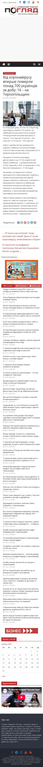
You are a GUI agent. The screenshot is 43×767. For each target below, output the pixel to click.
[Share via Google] (25, 222)
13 (20, 659)
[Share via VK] (21, 222)
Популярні (22, 286)
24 (3, 667)
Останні (9, 286)
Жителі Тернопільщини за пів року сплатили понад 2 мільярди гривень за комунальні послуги (21, 306)
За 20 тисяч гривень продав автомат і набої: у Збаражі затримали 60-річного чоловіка (20, 323)
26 (15, 667)
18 (9, 663)
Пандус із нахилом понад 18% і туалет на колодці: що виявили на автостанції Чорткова (20, 290)
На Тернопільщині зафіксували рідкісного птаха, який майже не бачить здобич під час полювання (21, 315)
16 (38, 659)
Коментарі (36, 286)
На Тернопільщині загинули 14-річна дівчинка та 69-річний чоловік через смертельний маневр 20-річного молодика (21, 479)
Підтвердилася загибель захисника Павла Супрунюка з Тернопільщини (18, 504)
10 (3, 659)
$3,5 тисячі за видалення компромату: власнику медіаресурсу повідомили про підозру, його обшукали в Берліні (21, 513)
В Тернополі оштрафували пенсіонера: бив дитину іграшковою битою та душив (20, 248)
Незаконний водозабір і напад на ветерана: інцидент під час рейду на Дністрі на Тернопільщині (19, 468)
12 (15, 659)
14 (26, 659)
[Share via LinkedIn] (31, 222)
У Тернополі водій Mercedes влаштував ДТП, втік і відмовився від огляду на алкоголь (21, 349)
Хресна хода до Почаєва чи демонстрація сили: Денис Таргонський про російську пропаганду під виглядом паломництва (21, 617)
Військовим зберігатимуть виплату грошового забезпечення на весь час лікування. (20, 600)
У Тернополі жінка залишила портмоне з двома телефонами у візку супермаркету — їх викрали (21, 523)
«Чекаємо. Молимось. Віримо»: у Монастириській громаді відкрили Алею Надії (21, 341)
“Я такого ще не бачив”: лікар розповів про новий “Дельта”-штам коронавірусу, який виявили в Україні (21, 236)
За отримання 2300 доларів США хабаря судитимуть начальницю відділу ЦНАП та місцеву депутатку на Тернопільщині (21, 417)
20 (20, 663)
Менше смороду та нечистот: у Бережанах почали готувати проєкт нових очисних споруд (20, 435)
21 (26, 663)
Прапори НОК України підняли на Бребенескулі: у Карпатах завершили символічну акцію (21, 427)
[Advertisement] (21, 38)
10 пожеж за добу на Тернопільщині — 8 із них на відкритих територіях (20, 374)
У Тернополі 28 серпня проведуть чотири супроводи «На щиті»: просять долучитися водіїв (21, 443)
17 (3, 663)
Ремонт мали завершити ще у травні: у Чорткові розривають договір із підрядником (21, 496)
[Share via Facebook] (18, 222)
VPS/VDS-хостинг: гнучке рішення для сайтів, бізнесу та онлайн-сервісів (19, 357)
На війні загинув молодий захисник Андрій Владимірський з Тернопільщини (18, 531)
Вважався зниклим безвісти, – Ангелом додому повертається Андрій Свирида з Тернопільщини (21, 555)
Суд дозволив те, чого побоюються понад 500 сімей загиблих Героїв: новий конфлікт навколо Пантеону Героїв (21, 407)
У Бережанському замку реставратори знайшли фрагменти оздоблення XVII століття (21, 608)
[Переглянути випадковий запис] (39, 64)
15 (32, 659)
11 (9, 659)
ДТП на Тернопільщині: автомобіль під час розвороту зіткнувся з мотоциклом (19, 571)
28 (26, 667)
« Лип (3, 676)
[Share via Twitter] (28, 222)
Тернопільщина (9, 73)
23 (38, 663)
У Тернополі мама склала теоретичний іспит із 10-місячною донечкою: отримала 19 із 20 (20, 459)
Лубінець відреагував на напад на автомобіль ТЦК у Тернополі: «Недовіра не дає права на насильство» (20, 581)
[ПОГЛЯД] (3, 64)
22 (32, 663)
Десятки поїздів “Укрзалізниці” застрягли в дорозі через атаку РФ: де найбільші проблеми (20, 390)
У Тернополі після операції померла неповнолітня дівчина (16, 366)
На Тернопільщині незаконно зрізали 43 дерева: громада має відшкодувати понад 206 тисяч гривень (21, 332)
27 (20, 667)
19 (15, 663)
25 (9, 667)
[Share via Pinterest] (35, 222)
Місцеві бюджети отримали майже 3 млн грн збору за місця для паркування (20, 382)
